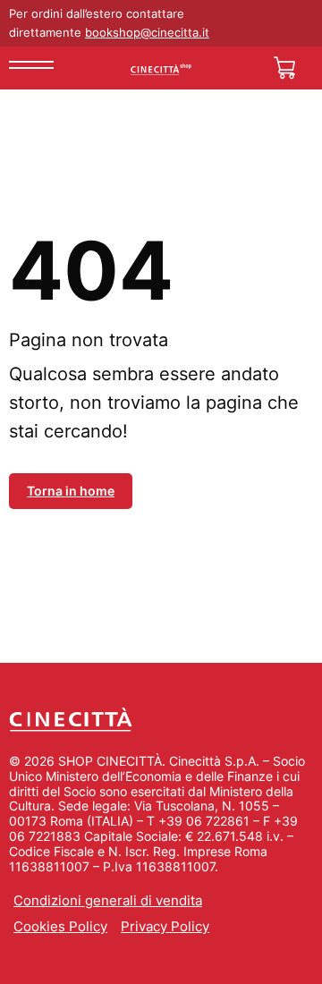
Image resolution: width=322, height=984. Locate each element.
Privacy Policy (165, 926)
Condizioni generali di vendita (107, 900)
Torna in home (70, 490)
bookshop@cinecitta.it (147, 32)
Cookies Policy (60, 926)
